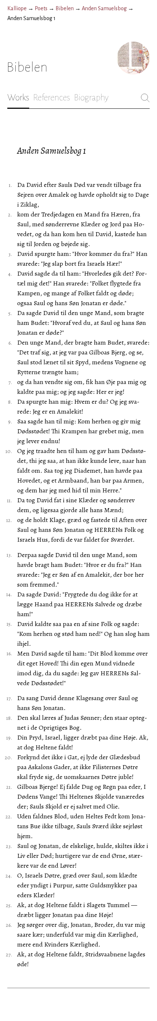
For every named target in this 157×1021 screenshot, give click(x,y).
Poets (41, 8)
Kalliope (17, 8)
